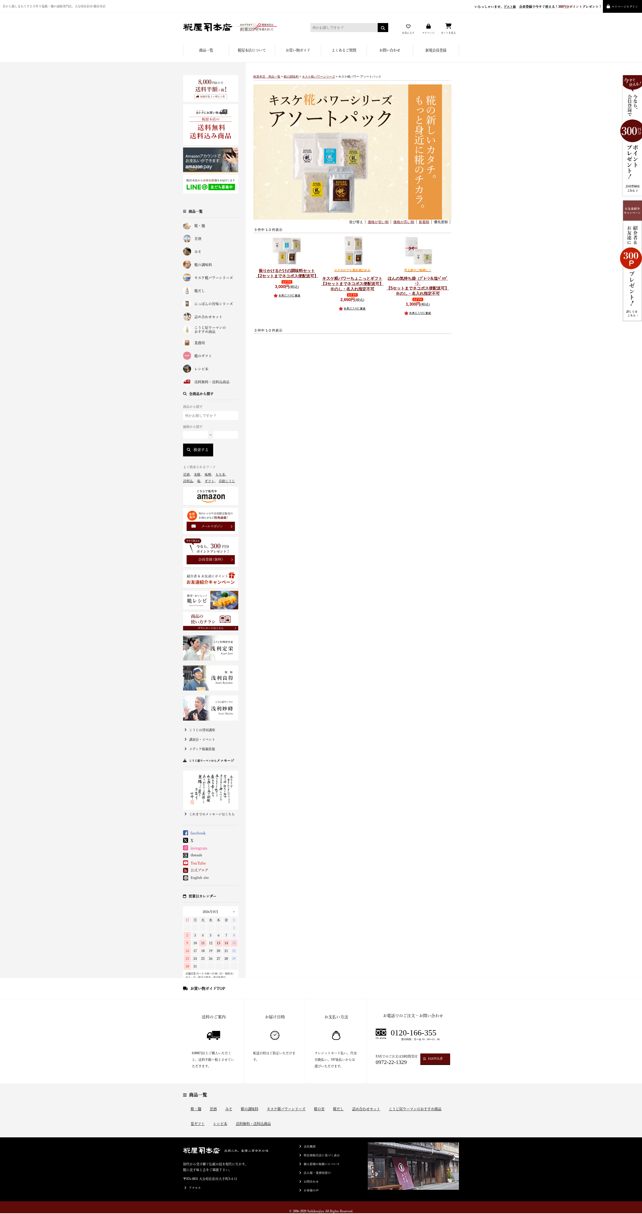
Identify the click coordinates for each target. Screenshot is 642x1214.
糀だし (199, 291)
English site (200, 877)
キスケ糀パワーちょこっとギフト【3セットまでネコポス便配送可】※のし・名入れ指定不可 (352, 279)
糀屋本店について (252, 50)
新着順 (424, 222)
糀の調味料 (203, 264)
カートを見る (448, 33)
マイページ (428, 33)
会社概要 (310, 1146)
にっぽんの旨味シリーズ (213, 304)
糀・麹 (199, 225)
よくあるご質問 (344, 50)
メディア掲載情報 (202, 749)
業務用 (199, 343)
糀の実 (319, 1109)
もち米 (220, 474)
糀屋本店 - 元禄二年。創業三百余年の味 (239, 27)
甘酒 (197, 238)
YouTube (198, 863)
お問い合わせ (389, 50)
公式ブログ (199, 870)
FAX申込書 (435, 1058)
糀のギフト (203, 356)
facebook (198, 833)
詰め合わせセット (208, 317)
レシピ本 (201, 369)
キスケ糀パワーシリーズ (213, 278)
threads (196, 855)
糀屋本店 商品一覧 (266, 76)
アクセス (195, 1187)
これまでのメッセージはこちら (212, 814)
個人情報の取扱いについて (322, 1164)
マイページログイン (624, 6)
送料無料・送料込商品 (211, 382)
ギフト (209, 481)
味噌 (208, 474)
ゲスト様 (510, 6)
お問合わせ (311, 1181)
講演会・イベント (202, 739)
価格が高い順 (403, 222)
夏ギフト (198, 1124)
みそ (197, 251)
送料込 (188, 481)
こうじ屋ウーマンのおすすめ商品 (210, 330)
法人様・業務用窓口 (317, 1172)
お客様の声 (311, 1190)
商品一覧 (206, 50)
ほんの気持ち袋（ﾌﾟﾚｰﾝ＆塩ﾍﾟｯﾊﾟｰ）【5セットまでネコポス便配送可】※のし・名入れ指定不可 (417, 282)
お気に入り (408, 33)
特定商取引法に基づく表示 (322, 1155)
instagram (199, 848)
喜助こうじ (227, 481)
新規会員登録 (435, 50)
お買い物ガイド (298, 50)
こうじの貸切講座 (202, 730)
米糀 (197, 474)
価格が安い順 (378, 222)
